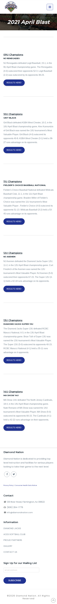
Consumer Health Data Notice (26, 485)
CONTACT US (10, 552)
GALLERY (7, 546)
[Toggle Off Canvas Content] (50, 7)
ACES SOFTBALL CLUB (14, 534)
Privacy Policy (8, 485)
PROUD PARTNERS (12, 540)
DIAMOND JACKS (12, 528)
